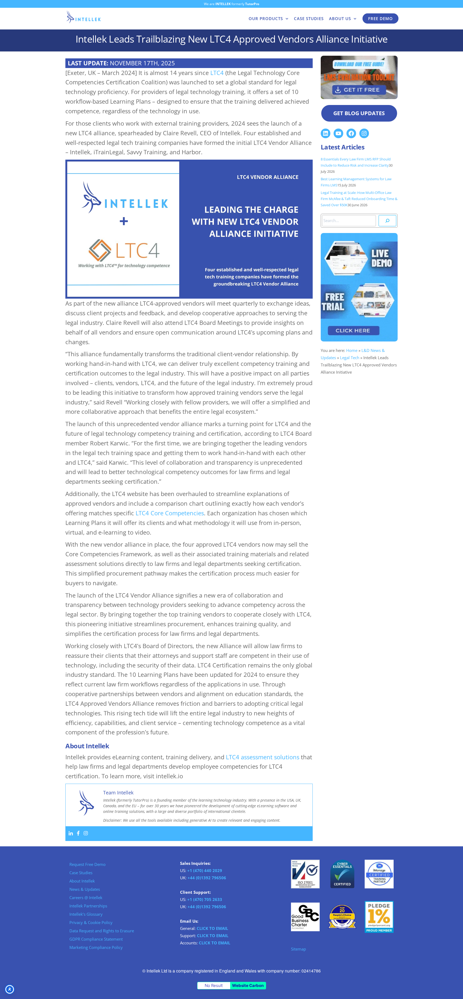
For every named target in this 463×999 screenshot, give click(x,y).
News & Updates (84, 889)
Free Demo (380, 18)
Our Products (266, 18)
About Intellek (82, 881)
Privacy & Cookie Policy (91, 922)
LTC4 (217, 73)
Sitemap (298, 949)
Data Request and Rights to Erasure (101, 930)
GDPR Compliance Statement (96, 939)
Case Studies (309, 18)
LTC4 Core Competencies (170, 513)
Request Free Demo (87, 864)
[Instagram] (85, 833)
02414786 (311, 971)
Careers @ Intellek (85, 897)
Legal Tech (349, 357)
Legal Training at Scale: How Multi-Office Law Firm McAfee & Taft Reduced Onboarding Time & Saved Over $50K (359, 199)
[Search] (387, 220)
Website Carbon (248, 985)
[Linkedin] (70, 833)
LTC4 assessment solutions (262, 757)
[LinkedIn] (325, 133)
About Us (340, 18)
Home (351, 350)
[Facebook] (78, 833)
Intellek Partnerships (88, 905)
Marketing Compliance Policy (96, 947)
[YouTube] (338, 133)
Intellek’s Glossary (86, 914)
